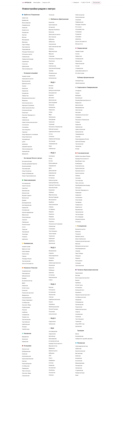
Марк (50, 114)
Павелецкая (25, 222)
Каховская (25, 88)
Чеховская (78, 146)
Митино (24, 37)
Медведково (25, 295)
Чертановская (79, 144)
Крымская (51, 365)
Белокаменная (52, 338)
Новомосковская (80, 219)
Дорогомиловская (80, 239)
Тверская (24, 229)
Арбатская (25, 18)
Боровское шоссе (80, 229)
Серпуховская (79, 131)
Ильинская (52, 265)
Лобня (50, 112)
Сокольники (25, 124)
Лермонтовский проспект (82, 294)
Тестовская (52, 141)
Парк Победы (26, 44)
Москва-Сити (79, 44)
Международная (79, 363)
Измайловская (26, 25)
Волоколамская (26, 22)
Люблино (51, 49)
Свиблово (25, 312)
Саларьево (78, 195)
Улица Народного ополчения (30, 134)
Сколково (51, 136)
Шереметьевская (27, 146)
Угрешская (78, 34)
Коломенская (25, 210)
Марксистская (26, 249)
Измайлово (52, 360)
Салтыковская (53, 314)
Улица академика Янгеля (82, 139)
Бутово (51, 161)
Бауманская (25, 20)
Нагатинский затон (27, 103)
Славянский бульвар (27, 59)
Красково (51, 267)
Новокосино (25, 253)
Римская (51, 63)
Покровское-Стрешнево (55, 224)
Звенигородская (80, 83)
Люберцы (51, 270)
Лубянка (77, 175)
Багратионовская (80, 351)
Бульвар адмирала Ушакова (29, 163)
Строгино (25, 64)
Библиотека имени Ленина (82, 156)
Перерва (51, 216)
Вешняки (51, 260)
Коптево (51, 363)
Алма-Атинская (26, 185)
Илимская (51, 105)
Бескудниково (53, 92)
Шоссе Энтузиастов (27, 263)
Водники (51, 95)
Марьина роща (53, 51)
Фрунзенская (78, 209)
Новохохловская (53, 204)
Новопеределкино (80, 248)
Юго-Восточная (79, 73)
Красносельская (79, 168)
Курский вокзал (53, 187)
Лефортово (25, 95)
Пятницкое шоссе (27, 54)
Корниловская (79, 336)
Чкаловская (52, 75)
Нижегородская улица (28, 107)
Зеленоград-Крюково (55, 263)
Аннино (77, 93)
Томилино (51, 258)
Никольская (52, 294)
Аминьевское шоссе (27, 78)
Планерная (78, 299)
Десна (77, 333)
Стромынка (25, 127)
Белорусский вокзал (54, 90)
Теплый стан (25, 317)
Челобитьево (25, 329)
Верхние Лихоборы (54, 29)
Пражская (78, 124)
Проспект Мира (26, 305)
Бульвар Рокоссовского (55, 343)
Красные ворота (79, 170)
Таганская (51, 14)
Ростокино (78, 27)
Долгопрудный (53, 102)
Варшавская (25, 336)
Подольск (51, 221)
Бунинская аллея (26, 166)
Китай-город (25, 288)
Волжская (51, 32)
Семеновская (25, 56)
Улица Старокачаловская (29, 175)
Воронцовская (26, 81)
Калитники (52, 175)
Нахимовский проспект (81, 114)
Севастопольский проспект (30, 122)
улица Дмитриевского (81, 70)
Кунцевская (25, 32)
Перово (24, 256)
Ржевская (24, 117)
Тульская (77, 136)
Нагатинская (78, 110)
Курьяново (52, 190)
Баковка (51, 85)
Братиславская (53, 24)
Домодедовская (26, 202)
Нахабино (51, 202)
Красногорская (53, 180)
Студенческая (79, 370)
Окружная (51, 56)
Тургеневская (26, 322)
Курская (24, 34)
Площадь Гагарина (80, 24)
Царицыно (25, 239)
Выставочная (78, 353)
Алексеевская (26, 273)
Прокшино (78, 187)
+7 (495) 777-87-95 (85, 2)
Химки (50, 279)
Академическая (26, 271)
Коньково (24, 290)
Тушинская (52, 236)
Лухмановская (79, 58)
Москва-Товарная (53, 197)
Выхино (77, 280)
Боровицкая (78, 98)
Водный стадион (26, 195)
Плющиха (78, 255)
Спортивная (78, 200)
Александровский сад (81, 346)
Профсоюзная (26, 307)
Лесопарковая (26, 168)
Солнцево (78, 263)
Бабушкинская (26, 275)
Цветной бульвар (80, 141)
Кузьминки (78, 292)
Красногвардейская (27, 212)
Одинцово (52, 122)
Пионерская (78, 365)
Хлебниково (52, 148)
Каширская (25, 90)
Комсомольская (26, 356)
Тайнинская (52, 324)
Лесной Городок (53, 309)
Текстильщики (26, 129)
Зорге (50, 358)
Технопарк (25, 234)
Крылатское (25, 30)
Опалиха (51, 207)
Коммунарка (78, 163)
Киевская (24, 27)
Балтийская (52, 336)
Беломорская (25, 190)
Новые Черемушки (27, 300)
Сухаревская (25, 314)
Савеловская (25, 120)
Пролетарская (79, 304)
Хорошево (78, 36)
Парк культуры (26, 370)
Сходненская (78, 314)
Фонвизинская (53, 73)
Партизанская (26, 47)
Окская (77, 66)
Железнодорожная (54, 306)
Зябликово (52, 41)
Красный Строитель (54, 185)
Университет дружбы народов (83, 338)
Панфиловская (79, 22)
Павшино (51, 211)
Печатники (25, 112)
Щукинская (52, 243)
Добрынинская (26, 351)
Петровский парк (27, 110)
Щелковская (25, 66)
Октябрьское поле (80, 297)
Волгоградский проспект (82, 277)
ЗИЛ (50, 355)
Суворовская (25, 375)
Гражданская (52, 165)
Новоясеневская (26, 297)
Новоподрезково (53, 255)
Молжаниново (52, 250)
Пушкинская (78, 307)
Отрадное (78, 117)
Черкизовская (79, 212)
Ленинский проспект (28, 292)
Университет (79, 204)
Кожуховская (52, 44)
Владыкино (52, 348)
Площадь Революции (28, 51)
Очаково (51, 297)
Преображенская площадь (82, 185)
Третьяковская (26, 261)
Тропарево (78, 202)
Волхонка (78, 231)
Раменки (77, 258)
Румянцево (78, 192)
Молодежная (25, 39)
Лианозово (52, 109)
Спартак (77, 311)
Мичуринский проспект (28, 98)
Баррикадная (79, 273)
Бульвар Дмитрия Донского (83, 100)
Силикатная (52, 226)
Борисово (51, 22)
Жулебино (78, 282)
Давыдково (25, 153)
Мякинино (25, 42)
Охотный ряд (79, 180)
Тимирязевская (53, 143)
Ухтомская (52, 275)
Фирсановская (53, 277)
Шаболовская (26, 324)
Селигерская (52, 66)
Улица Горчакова (26, 171)
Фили (50, 146)
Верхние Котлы (53, 346)
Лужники (51, 375)
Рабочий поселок (53, 129)
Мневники (25, 100)
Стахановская (79, 68)
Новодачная (52, 119)
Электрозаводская (27, 68)
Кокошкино (52, 289)
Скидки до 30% (46, 2)
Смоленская (25, 61)
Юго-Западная (79, 216)
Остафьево (52, 209)
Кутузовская (52, 292)
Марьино (51, 53)
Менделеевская (79, 107)
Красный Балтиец (54, 182)
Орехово (24, 219)
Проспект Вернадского (28, 115)
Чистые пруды (79, 214)
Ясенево (24, 326)
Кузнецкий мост (79, 290)
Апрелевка (52, 304)
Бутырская (52, 27)
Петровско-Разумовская (55, 58)
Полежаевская (79, 302)
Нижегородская (79, 14)
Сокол (23, 227)
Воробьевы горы (80, 161)
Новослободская (26, 363)
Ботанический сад (27, 280)
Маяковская (25, 214)
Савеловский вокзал (54, 131)
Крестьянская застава (55, 46)
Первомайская (26, 49)
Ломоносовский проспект (82, 241)
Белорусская (25, 193)
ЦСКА (23, 141)
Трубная (51, 70)
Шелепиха (25, 144)
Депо (50, 168)
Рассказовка (78, 260)
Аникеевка (52, 156)
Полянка (77, 122)
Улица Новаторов (27, 137)
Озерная (77, 251)
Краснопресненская (27, 358)
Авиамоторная (26, 76)
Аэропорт (25, 188)
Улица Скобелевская (27, 173)
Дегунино (51, 97)
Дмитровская (52, 100)
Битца (50, 158)
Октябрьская (25, 302)
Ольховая (78, 178)
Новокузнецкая (26, 217)
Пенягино (51, 214)
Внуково (51, 287)
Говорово (78, 234)
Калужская (25, 285)
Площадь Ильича (26, 258)
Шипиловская (52, 78)
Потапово (78, 221)
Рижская (24, 309)
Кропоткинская (79, 173)
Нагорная (78, 112)
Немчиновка (52, 117)
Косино (77, 53)
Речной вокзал (26, 224)
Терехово (24, 132)
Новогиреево (26, 251)
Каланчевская (52, 173)
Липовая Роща (79, 80)
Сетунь (51, 134)
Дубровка (51, 39)
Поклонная (52, 311)
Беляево (24, 278)
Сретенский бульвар (54, 68)
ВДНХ (23, 283)
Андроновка (52, 321)
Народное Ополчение (28, 105)
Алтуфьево (78, 90)
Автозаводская (26, 183)
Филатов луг (78, 207)
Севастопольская (80, 129)
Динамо (24, 200)
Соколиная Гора (79, 29)
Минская (77, 243)
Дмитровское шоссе (54, 34)
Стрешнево (52, 228)
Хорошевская (26, 139)
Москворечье (52, 199)
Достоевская (52, 36)
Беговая (51, 88)
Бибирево (78, 95)
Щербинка (52, 240)
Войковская (25, 198)
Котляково (52, 177)
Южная (77, 148)
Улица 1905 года (79, 324)
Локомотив (52, 372)
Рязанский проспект (81, 309)
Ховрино (24, 236)
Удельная (51, 272)
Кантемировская (26, 205)
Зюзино (24, 86)
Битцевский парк (27, 161)
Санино (51, 302)
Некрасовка (78, 61)
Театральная (25, 231)
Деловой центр (26, 83)
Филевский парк (79, 372)
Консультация (96, 2)
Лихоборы (52, 370)
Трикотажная (52, 233)
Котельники (78, 287)
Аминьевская (25, 151)
